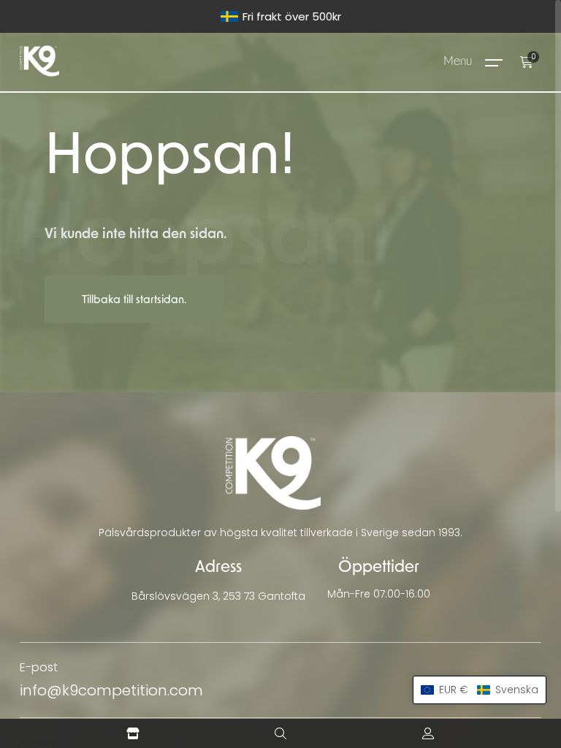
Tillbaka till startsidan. (134, 299)
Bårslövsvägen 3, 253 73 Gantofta (218, 596)
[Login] (428, 733)
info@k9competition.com (111, 690)
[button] (479, 689)
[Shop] (133, 733)
